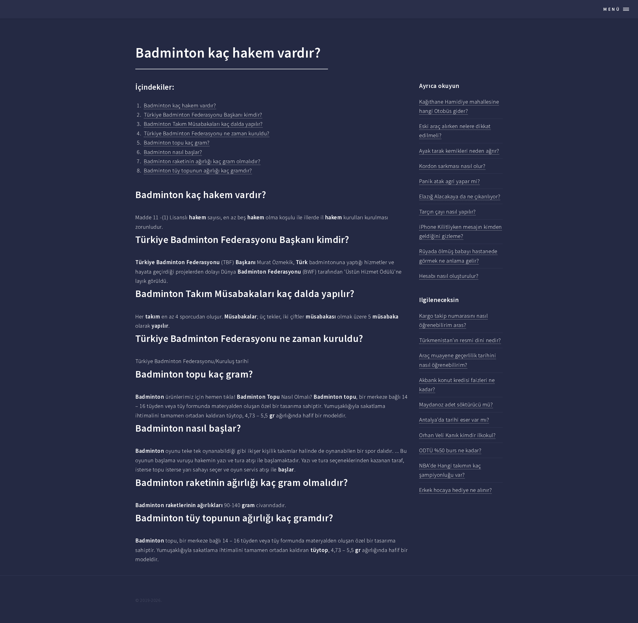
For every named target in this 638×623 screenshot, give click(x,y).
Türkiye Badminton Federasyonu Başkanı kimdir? (203, 114)
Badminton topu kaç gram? (177, 142)
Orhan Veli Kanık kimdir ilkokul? (457, 435)
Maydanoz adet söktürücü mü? (456, 404)
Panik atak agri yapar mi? (449, 181)
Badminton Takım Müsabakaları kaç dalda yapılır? (203, 123)
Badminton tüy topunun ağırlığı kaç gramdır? (198, 170)
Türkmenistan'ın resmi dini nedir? (460, 340)
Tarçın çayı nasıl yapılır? (447, 211)
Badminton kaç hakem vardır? (180, 105)
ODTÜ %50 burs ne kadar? (450, 450)
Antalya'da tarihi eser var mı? (454, 419)
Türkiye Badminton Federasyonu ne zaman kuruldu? (206, 133)
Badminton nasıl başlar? (173, 152)
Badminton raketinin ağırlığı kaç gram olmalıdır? (202, 161)
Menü (612, 9)
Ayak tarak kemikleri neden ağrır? (459, 150)
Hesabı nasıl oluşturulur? (448, 275)
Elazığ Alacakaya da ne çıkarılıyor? (459, 196)
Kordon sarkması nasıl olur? (452, 165)
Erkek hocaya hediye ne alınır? (455, 489)
